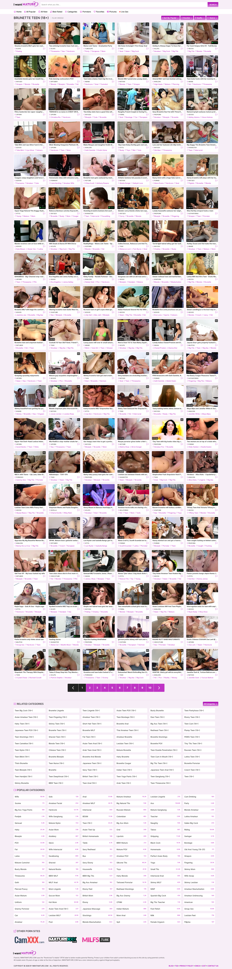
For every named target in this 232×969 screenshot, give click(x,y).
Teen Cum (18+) (191, 724)
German (103, 381)
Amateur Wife (69, 183)
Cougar (76, 216)
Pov (98, 282)
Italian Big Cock (199, 823)
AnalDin (157, 82)
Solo (139, 150)
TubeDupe (89, 49)
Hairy (29, 829)
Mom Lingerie (63, 889)
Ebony (97, 902)
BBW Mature (131, 843)
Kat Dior (192, 579)
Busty (122, 150)
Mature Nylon (63, 823)
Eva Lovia (158, 315)
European (143, 117)
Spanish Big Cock (165, 895)
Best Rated (57, 12)
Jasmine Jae (21, 315)
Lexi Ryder (89, 546)
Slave (63, 843)
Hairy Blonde (131, 876)
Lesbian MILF (63, 915)
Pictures (113, 12)
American (199, 902)
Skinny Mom (199, 869)
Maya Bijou (206, 414)
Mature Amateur (131, 796)
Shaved (63, 862)
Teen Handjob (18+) (23, 776)
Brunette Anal (122, 724)
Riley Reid (68, 513)
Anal (121, 51)
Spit (131, 922)
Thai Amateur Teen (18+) (127, 730)
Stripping (165, 836)
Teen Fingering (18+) (58, 717)
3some (29, 803)
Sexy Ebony (97, 862)
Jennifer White (194, 414)
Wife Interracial (63, 849)
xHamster (192, 147)
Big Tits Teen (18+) (159, 763)
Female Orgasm (165, 922)
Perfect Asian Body (165, 856)
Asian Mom (63, 829)
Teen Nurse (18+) (56, 763)
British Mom (97, 895)
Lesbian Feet (199, 915)
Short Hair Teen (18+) (92, 724)
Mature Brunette (124, 750)
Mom (104, 51)
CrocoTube (55, 576)
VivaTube (54, 312)
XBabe (87, 82)
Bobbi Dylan (171, 381)
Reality (167, 678)
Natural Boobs (63, 869)
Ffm (35, 282)
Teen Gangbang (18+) (160, 776)
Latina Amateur (199, 816)
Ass (63, 51)
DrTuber (54, 82)
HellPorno (123, 510)
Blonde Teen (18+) (57, 743)
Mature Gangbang (165, 810)
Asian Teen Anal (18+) (92, 743)
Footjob (29, 816)
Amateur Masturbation (199, 889)
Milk (165, 915)
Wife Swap (199, 876)
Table (97, 843)
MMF (165, 889)
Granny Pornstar (29, 909)
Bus (97, 856)
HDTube (88, 180)
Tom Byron (137, 249)
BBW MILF (63, 876)
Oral (131, 829)
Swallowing (63, 856)
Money (174, 678)
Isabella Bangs (101, 546)
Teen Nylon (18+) (22, 750)
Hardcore (71, 51)
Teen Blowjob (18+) (23, 770)
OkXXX (53, 279)
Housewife (97, 869)
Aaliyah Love (138, 183)
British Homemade (97, 836)
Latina (40, 249)
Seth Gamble (90, 150)
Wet (134, 150)
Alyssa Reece (21, 513)
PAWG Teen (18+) (192, 737)
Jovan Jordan (56, 414)
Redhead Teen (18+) (159, 730)
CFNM (131, 902)
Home (18, 12)
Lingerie (202, 480)
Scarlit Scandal (125, 546)
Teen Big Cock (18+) (24, 710)
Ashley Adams (194, 117)
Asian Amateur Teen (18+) (26, 717)
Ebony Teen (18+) (192, 717)
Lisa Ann (88, 414)
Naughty (165, 823)
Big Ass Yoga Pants (29, 810)
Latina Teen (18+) (192, 756)
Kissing (19, 51)
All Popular (31, 12)
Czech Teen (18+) (192, 770)
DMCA (197, 966)
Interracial (199, 150)
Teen (129, 84)
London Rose (69, 414)
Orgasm (41, 414)
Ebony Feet (97, 889)
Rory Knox (204, 612)
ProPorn (157, 115)
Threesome (55, 51)
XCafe (18, 49)
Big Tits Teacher (165, 902)
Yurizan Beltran (207, 678)
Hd (77, 84)
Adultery (63, 836)
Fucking (209, 546)
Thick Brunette (21, 763)
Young (18, 216)
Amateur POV (131, 856)
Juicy (206, 315)
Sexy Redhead (97, 849)
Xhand (18, 411)
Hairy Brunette (123, 756)
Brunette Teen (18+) (57, 730)
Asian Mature (29, 895)
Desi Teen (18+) (157, 717)
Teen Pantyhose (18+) (194, 710)
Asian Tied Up (97, 829)
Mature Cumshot (29, 862)
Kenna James (202, 579)
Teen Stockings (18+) (24, 737)
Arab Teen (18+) (124, 783)
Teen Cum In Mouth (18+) (162, 756)
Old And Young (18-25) (199, 849)
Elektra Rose (124, 447)
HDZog (191, 49)
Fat (29, 849)
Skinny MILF (165, 882)
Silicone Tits (131, 862)
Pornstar (206, 216)
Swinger (199, 836)
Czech (198, 315)
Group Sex (20, 645)
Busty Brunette (157, 710)
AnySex (19, 82)
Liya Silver (30, 150)
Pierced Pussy (29, 889)
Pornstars (86, 12)
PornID (157, 180)
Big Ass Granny (131, 895)
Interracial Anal (165, 876)
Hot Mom (63, 902)
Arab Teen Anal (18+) (92, 750)
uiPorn (19, 115)
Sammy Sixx (21, 480)
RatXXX (122, 82)
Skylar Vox (32, 249)
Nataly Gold (89, 282)
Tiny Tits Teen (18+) (193, 743)
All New (43, 12)
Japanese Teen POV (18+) (26, 730)
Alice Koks (193, 480)
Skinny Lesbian (199, 882)
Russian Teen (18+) (192, 750)
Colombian (131, 816)
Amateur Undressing (199, 895)
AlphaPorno (193, 213)
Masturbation (176, 282)
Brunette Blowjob (56, 756)
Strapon (19, 84)
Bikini (87, 348)
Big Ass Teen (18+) (159, 724)
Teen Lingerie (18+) (91, 710)
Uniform (29, 902)
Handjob (131, 282)
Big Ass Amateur (97, 882)
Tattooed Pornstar (131, 882)
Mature (167, 84)
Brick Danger (137, 447)
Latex (29, 856)
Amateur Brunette (124, 737)
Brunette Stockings (159, 737)
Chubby (157, 249)
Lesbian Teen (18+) (125, 743)
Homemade (165, 849)
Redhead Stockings (131, 889)
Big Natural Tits (131, 803)
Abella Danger (125, 183)
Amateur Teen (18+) (91, 717)
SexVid (191, 115)
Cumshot (104, 84)
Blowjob (62, 84)
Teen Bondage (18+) (126, 717)
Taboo (165, 829)
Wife (29, 796)
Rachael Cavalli (35, 678)
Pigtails (191, 183)
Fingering (175, 216)
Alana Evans (159, 183)
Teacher (165, 816)
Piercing (176, 84)
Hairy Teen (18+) (22, 724)
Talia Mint (20, 150)
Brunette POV (156, 743)
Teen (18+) (189, 776)
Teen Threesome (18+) (161, 783)
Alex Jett (97, 315)
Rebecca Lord (125, 249)
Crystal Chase (21, 678)
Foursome (20, 183)
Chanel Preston (160, 348)
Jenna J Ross (90, 579)
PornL (121, 115)
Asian (128, 51)
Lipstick (131, 836)
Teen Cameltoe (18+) (24, 743)
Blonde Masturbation (97, 922)
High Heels (158, 84)
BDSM (97, 816)
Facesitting (106, 216)
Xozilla (54, 510)
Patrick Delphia (57, 678)
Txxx (121, 49)
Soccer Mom (63, 895)
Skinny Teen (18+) (57, 724)
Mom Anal (131, 915)
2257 (204, 966)
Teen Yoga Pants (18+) (127, 776)
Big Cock (135, 51)
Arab (156, 480)
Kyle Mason (20, 249)
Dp (132, 579)
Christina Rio (56, 117)
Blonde (199, 51)
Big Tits (175, 51)
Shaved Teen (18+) (57, 737)
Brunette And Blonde (92, 756)
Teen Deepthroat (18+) (59, 776)
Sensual (29, 823)
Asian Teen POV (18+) (126, 710)
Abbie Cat (55, 645)
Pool (63, 922)
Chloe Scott (89, 183)
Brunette (207, 51)
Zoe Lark (192, 645)
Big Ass (40, 315)
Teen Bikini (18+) (22, 756)
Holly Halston (194, 447)
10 (149, 687)
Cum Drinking (199, 796)
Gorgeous (95, 51)
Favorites (100, 12)
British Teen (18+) (90, 776)
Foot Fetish (165, 909)
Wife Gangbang (63, 816)
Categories (72, 12)
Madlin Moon (66, 645)
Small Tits (165, 869)
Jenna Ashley (68, 282)
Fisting (87, 612)
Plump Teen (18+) (192, 730)
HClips (156, 49)
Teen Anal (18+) (90, 783)
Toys (128, 150)
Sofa (138, 513)
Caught (200, 546)
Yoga (165, 862)
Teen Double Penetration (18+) (164, 750)
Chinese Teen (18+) (57, 750)
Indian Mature (131, 909)
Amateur (157, 51)
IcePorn (88, 246)
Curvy (122, 216)
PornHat (54, 180)
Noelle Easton (206, 447)
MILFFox (191, 345)
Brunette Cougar (124, 763)
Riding (199, 829)
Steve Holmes (207, 117)
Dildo (37, 447)
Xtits (121, 147)
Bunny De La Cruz (23, 546)
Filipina (199, 922)
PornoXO (19, 477)
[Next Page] (159, 688)
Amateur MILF (97, 803)
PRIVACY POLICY (186, 966)
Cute (95, 117)
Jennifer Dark (194, 678)
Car (136, 117)
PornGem (88, 675)
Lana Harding (56, 183)
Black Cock (165, 843)
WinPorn (157, 279)
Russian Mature (131, 810)
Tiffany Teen (193, 513)
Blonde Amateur (199, 810)
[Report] (44, 49)
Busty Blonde (29, 869)
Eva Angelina (56, 282)
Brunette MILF (89, 730)
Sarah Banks (21, 447)
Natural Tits (124, 579)
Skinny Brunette (22, 783)
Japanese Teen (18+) (92, 763)
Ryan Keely (193, 612)
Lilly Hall (88, 315)
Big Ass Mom (131, 823)
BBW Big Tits (97, 876)
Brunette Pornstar (192, 763)
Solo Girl (95, 348)
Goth (29, 882)
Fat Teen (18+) (89, 737)
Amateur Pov (159, 447)
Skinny (19, 414)
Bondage (129, 117)
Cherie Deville (56, 513)
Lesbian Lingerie (165, 796)
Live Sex (124, 12)
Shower (110, 348)
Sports (166, 315)
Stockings (97, 915)
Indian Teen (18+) (124, 770)
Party (87, 51)
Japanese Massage (97, 909)
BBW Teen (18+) (56, 783)
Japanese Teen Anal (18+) (162, 770)
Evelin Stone (102, 150)
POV (29, 843)
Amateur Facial (63, 803)
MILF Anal (63, 882)
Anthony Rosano (103, 183)
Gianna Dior (172, 348)
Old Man (157, 150)
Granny (105, 678)
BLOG (171, 966)
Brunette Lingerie (56, 710)
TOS (176, 966)
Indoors (39, 150)
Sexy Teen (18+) (90, 770)
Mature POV (131, 849)
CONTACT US (213, 966)
